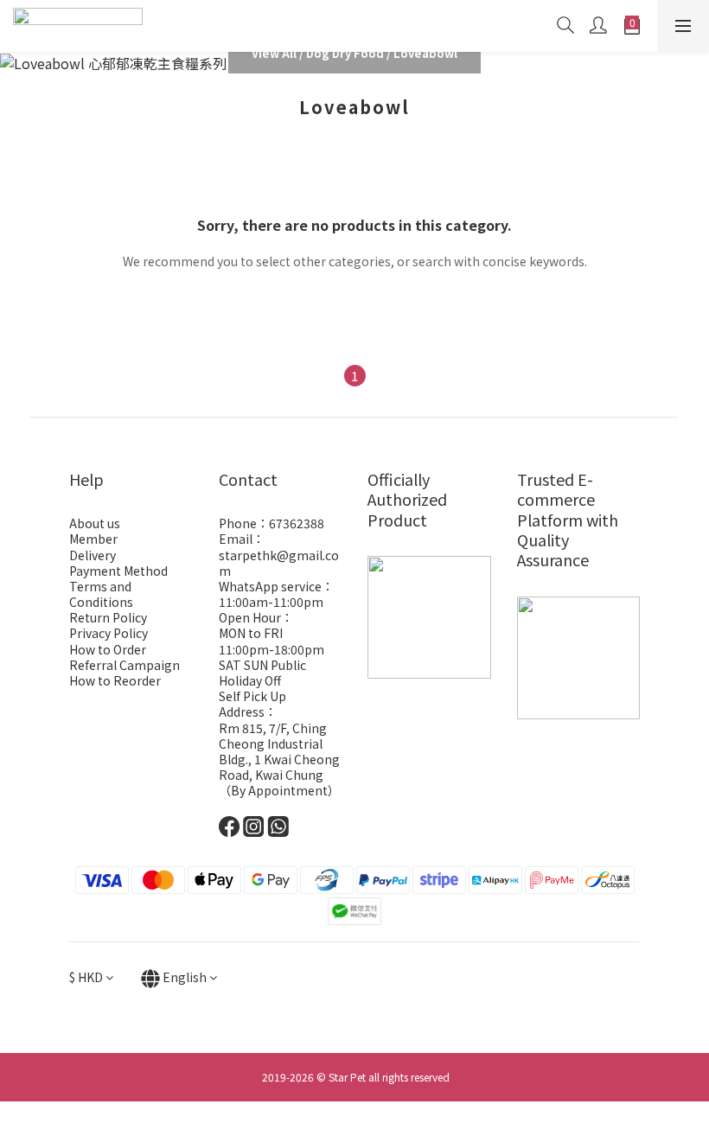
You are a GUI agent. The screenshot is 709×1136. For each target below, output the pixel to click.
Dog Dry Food (345, 53)
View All (274, 53)
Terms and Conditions (101, 594)
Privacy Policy (108, 632)
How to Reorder (115, 680)
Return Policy (108, 617)
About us (94, 523)
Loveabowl (425, 53)
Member (93, 538)
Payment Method (118, 570)
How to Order (107, 649)
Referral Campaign (124, 664)
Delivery (92, 555)
